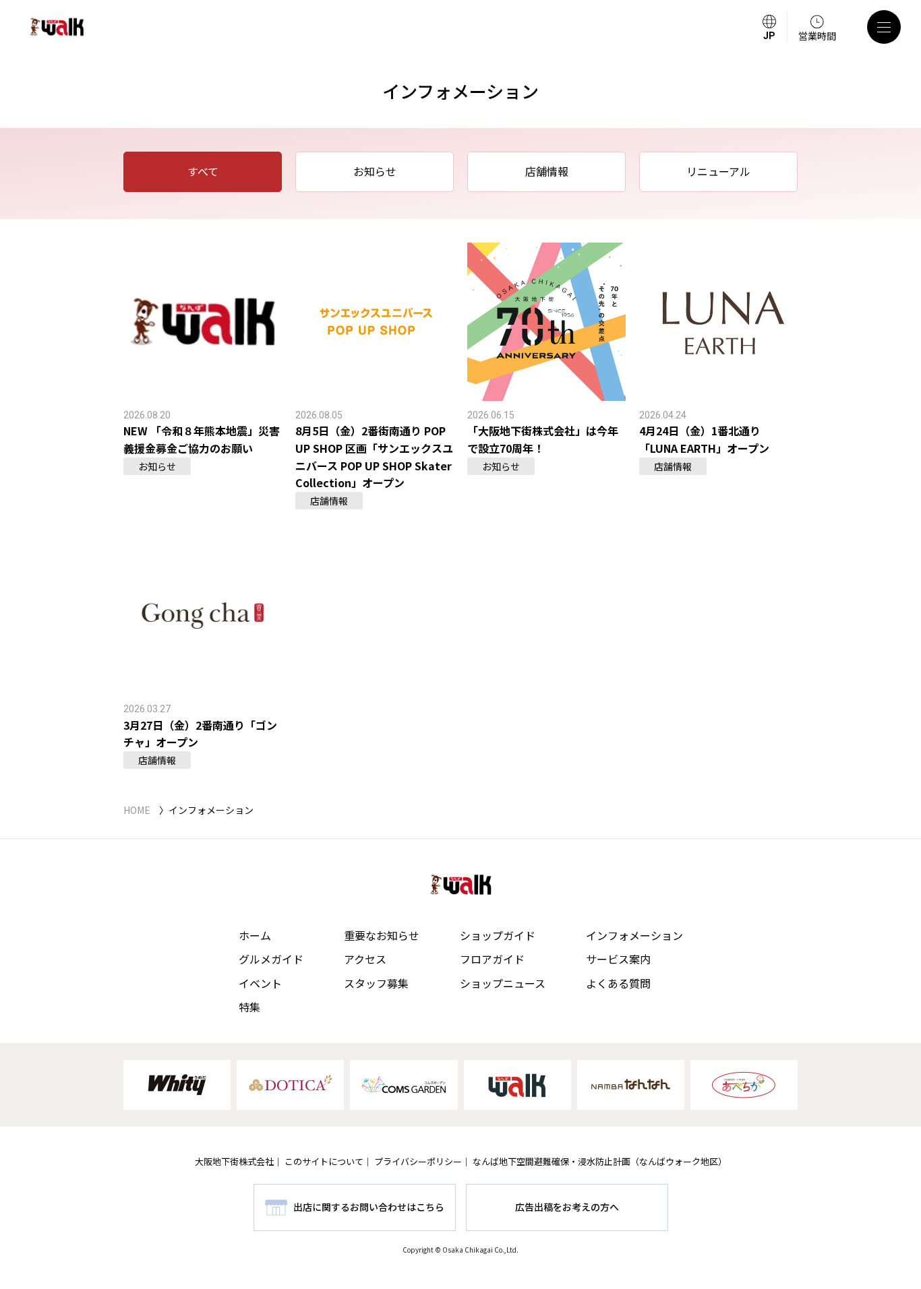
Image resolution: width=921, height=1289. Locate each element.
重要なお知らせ (381, 935)
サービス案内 (618, 959)
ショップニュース (502, 983)
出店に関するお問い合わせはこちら (368, 1207)
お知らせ (374, 171)
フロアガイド (492, 959)
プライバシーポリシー (418, 1161)
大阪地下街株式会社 (234, 1161)
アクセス (365, 959)
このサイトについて (324, 1161)
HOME (136, 810)
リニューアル (718, 171)
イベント (260, 983)
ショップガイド (497, 935)
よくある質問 (618, 983)
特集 (249, 1007)
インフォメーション (634, 935)
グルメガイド (271, 959)
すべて (202, 171)
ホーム (255, 935)
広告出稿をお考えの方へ (567, 1207)
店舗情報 (546, 171)
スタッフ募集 (376, 983)
